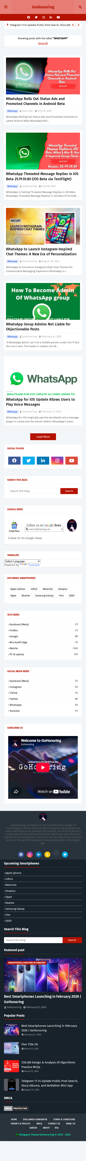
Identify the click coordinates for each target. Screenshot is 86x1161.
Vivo (61, 595)
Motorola (48, 589)
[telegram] (56, 853)
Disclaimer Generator (35, 1119)
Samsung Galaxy (44, 595)
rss (57, 1128)
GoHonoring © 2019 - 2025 (55, 1134)
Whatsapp (12, 111)
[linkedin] (51, 17)
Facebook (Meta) (44, 624)
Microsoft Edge (44, 642)
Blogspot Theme (29, 1134)
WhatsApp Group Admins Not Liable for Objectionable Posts (38, 326)
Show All (43, 43)
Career (33, 1128)
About (46, 1128)
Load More (43, 437)
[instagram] (43, 17)
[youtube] (58, 17)
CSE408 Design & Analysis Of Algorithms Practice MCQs (48, 1065)
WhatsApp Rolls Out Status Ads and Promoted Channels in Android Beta (35, 101)
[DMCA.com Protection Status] (16, 1110)
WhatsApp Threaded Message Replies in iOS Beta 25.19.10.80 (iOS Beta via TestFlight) (42, 176)
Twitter (44, 698)
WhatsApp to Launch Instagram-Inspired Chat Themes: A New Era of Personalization (41, 251)
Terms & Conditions (64, 1119)
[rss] (47, 855)
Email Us (70, 1123)
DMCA (39, 1123)
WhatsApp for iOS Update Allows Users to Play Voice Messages (40, 402)
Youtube (44, 710)
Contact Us (54, 1123)
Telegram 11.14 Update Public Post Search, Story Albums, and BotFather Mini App (49, 1083)
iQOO (71, 595)
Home (14, 1119)
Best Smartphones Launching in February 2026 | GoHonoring (42, 999)
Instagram (44, 686)
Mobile (44, 648)
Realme (26, 595)
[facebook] (28, 17)
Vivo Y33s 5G (29, 1044)
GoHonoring (43, 7)
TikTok (44, 692)
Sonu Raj (27, 110)
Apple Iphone (17, 589)
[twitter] (36, 17)
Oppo (13, 595)
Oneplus (62, 589)
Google (44, 636)
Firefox (44, 630)
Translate (34, 565)
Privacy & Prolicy (20, 1123)
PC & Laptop (44, 654)
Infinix (34, 589)
